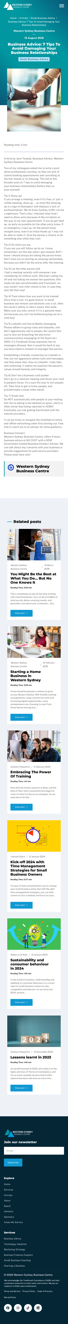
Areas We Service (13, 1222)
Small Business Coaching (17, 1260)
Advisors (8, 1211)
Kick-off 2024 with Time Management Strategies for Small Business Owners (28, 868)
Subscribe (13, 1162)
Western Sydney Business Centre (33, 1274)
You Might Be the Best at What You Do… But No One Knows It (33, 578)
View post (20, 613)
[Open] (61, 5)
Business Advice (12, 1238)
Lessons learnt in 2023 (30, 1057)
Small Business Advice (34, 59)
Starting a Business (14, 1265)
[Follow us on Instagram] (18, 1308)
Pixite (13, 1297)
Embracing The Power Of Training (30, 774)
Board (7, 1206)
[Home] (18, 9)
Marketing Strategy (14, 1249)
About (7, 1200)
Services (8, 1189)
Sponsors (9, 1217)
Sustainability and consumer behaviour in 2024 (29, 964)
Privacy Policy (28, 1291)
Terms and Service (12, 1291)
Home (7, 1184)
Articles (8, 1195)
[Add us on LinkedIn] (38, 1308)
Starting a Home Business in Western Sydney (25, 676)
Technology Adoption (15, 1244)
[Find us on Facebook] (8, 1308)
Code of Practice (45, 1291)
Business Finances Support (18, 1255)
